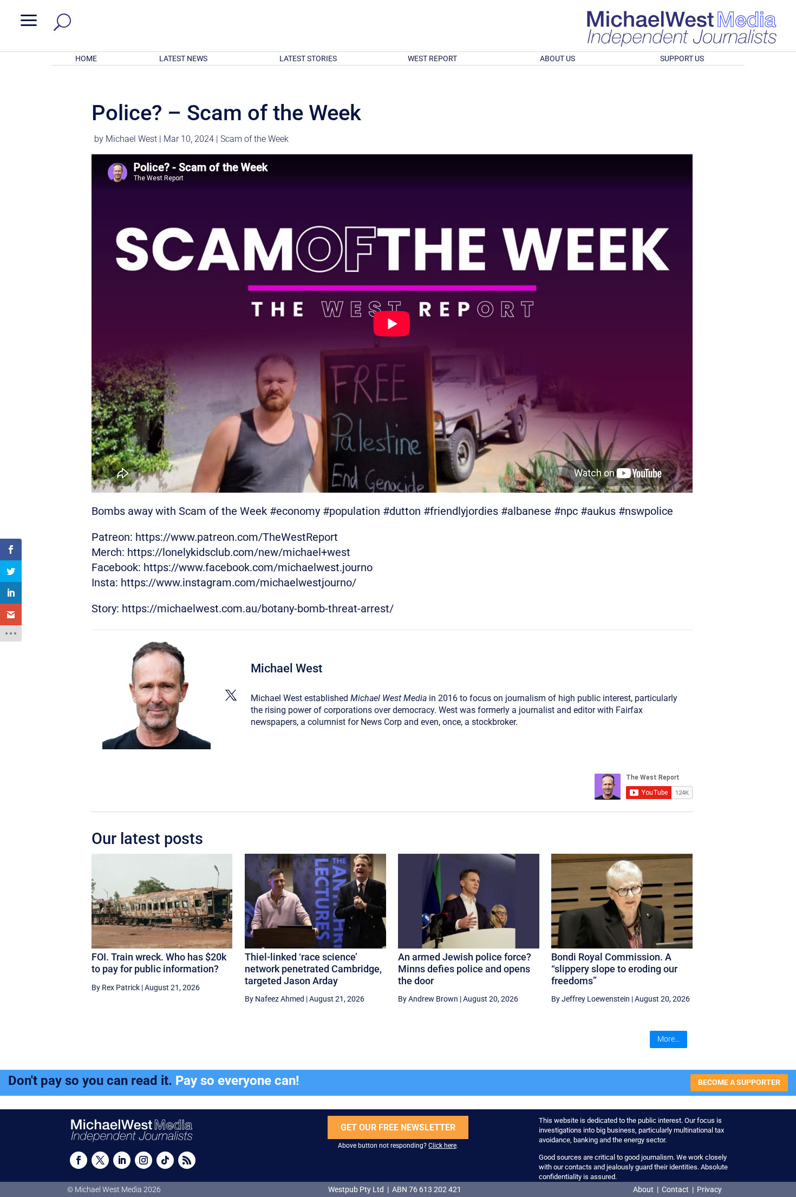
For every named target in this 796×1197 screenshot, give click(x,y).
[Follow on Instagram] (143, 1160)
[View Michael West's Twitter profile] (230, 695)
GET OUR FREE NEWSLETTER (398, 1127)
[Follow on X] (100, 1160)
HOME (86, 58)
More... (668, 1039)
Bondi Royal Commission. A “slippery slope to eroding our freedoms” (614, 968)
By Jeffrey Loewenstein (590, 999)
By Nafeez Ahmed (274, 999)
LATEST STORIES (308, 58)
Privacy (709, 1189)
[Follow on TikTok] (165, 1160)
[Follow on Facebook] (78, 1160)
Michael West (131, 139)
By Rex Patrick (116, 987)
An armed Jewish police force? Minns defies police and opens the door (464, 968)
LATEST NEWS (183, 58)
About (644, 1189)
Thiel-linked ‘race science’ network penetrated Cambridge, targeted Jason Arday (313, 968)
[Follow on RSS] (186, 1160)
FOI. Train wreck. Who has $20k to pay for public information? (159, 962)
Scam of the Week (254, 139)
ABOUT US (557, 58)
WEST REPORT (432, 58)
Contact (675, 1189)
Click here (442, 1145)
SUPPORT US (682, 58)
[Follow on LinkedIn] (122, 1160)
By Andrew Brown (428, 999)
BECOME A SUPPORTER (739, 1082)
